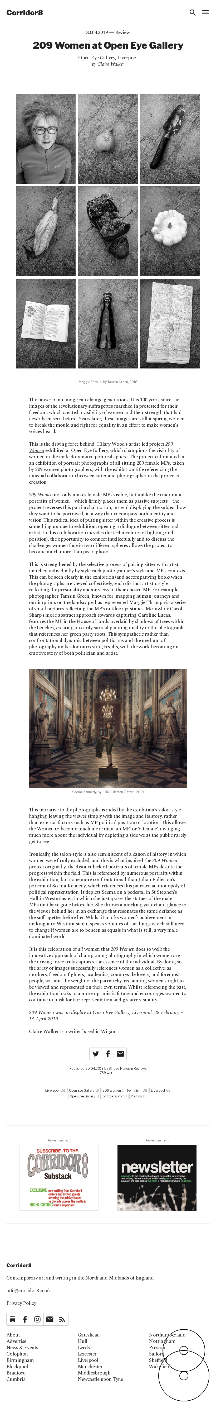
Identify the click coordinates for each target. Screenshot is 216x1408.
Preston (157, 1348)
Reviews (140, 1069)
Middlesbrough (94, 1373)
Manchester (90, 1367)
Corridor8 (24, 12)
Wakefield (159, 1367)
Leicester (87, 1354)
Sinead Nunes (119, 1069)
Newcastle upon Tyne (100, 1379)
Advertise (16, 1341)
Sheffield (158, 1360)
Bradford (16, 1373)
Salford (156, 1354)
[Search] (192, 12)
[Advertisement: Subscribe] (59, 1178)
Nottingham (162, 1341)
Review (122, 32)
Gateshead (89, 1335)
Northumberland (167, 1335)
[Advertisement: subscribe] (157, 1178)
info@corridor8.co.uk (28, 1291)
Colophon (17, 1354)
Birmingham (20, 1360)
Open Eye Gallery (96, 58)
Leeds (84, 1348)
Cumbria (16, 1379)
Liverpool (127, 58)
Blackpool (17, 1367)
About (13, 1335)
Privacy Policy (21, 1303)
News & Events (22, 1348)
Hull (82, 1341)
